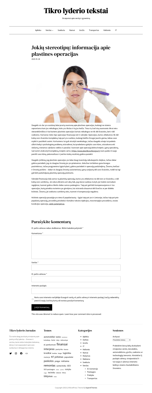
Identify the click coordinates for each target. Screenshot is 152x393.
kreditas (54, 353)
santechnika (61, 366)
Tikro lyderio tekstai (76, 10)
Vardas (35, 262)
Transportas (92, 378)
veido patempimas (56, 204)
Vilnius (64, 373)
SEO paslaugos (49, 369)
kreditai (47, 353)
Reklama (86, 359)
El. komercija (92, 368)
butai (53, 340)
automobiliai (49, 336)
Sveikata (86, 362)
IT (83, 346)
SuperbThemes (91, 388)
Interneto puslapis (39, 285)
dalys (57, 340)
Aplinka (86, 336)
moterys (47, 357)
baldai (58, 337)
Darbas (85, 339)
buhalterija (47, 340)
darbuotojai (64, 340)
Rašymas (86, 356)
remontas (49, 365)
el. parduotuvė (50, 344)
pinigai (57, 361)
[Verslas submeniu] (52, 30)
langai (60, 353)
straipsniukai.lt (133, 358)
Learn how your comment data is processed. (83, 314)
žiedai (55, 376)
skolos (57, 369)
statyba (68, 369)
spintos (62, 369)
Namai (85, 352)
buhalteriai (64, 337)
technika (51, 372)
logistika (67, 353)
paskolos (49, 361)
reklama (65, 361)
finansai (62, 344)
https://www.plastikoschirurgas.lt (86, 151)
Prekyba (90, 375)
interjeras (49, 349)
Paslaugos (91, 372)
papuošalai (68, 357)
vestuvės (58, 373)
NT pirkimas (57, 356)
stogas (45, 373)
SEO (69, 365)
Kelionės (86, 349)
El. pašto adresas (39, 274)
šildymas (48, 376)
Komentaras (37, 233)
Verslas (86, 365)
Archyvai (116, 336)
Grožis (85, 343)
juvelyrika (59, 349)
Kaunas (66, 349)
